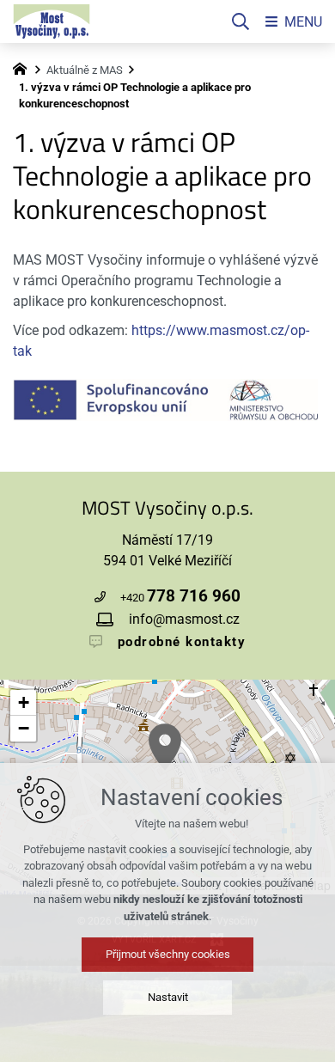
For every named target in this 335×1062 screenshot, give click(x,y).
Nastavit (168, 997)
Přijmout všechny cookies (168, 954)
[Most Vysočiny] (51, 21)
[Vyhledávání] (240, 21)
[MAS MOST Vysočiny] (24, 67)
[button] (165, 747)
